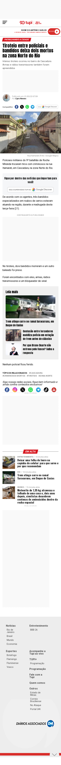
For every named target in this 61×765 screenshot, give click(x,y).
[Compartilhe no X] (22, 107)
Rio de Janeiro (10, 631)
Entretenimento (38, 625)
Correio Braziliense (35, 700)
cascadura (36, 373)
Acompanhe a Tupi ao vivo (37, 652)
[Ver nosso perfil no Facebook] (7, 391)
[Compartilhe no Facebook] (16, 107)
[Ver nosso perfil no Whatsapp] (30, 391)
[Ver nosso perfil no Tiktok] (46, 391)
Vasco (10, 667)
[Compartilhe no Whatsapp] (27, 107)
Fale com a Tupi (35, 676)
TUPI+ (33, 659)
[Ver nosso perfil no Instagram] (15, 391)
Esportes (11, 651)
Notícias (11, 625)
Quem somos (37, 682)
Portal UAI (35, 709)
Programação (37, 663)
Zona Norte (46, 376)
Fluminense (12, 663)
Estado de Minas (35, 693)
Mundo (10, 640)
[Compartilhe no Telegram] (32, 107)
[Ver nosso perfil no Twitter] (22, 391)
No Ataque (35, 705)
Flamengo (12, 659)
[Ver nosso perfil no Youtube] (54, 391)
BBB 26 (34, 629)
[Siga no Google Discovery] (47, 107)
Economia (12, 644)
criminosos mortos (14, 376)
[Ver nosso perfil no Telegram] (38, 391)
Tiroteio (32, 376)
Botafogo (12, 655)
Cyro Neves (20, 99)
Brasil (9, 636)
